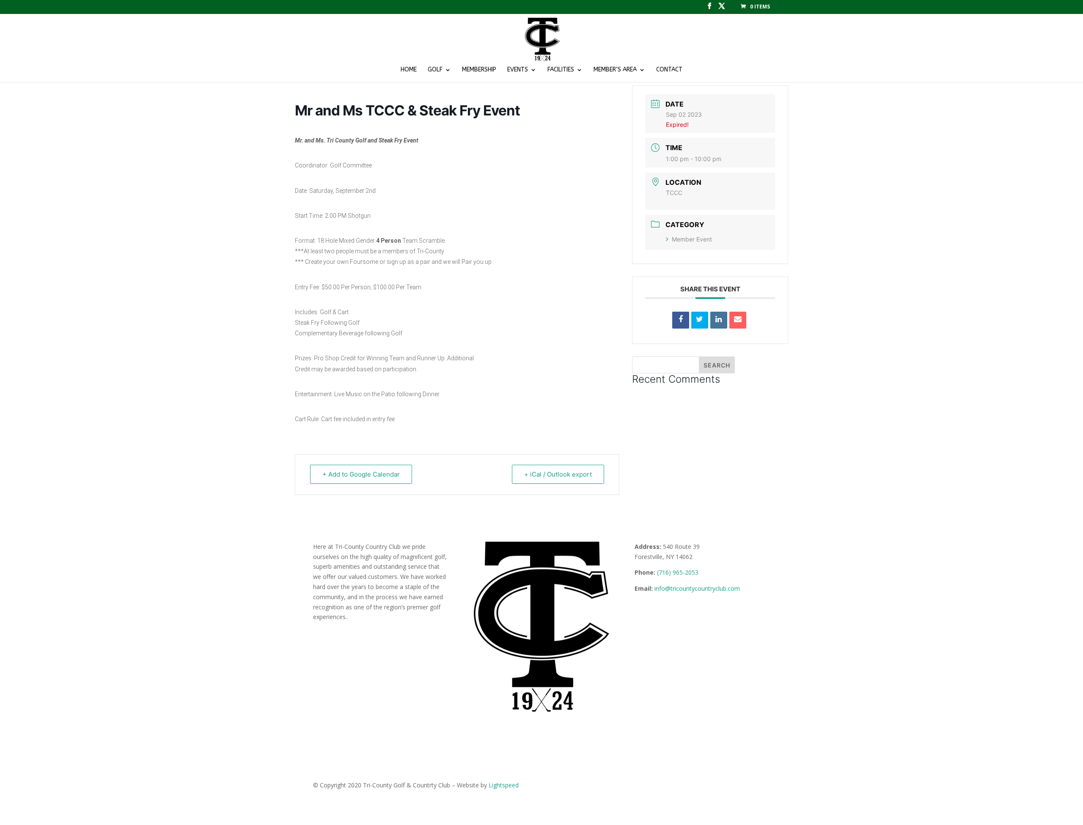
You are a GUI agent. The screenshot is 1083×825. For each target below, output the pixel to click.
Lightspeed (504, 785)
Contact (669, 70)
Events (517, 70)
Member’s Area (615, 70)
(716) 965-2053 (677, 572)
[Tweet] (699, 320)
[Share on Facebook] (680, 320)
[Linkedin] (718, 320)
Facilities (560, 70)
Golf (435, 70)
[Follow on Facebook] (641, 613)
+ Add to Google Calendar (361, 474)
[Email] (737, 320)
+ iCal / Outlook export (558, 474)
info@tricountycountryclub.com (697, 588)
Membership (479, 70)
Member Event (692, 239)
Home (409, 70)
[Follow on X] (658, 613)
